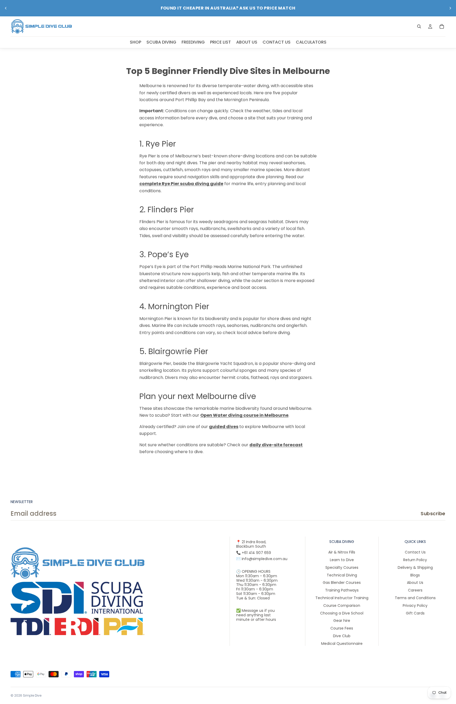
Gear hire (341, 620)
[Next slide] (450, 8)
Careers (415, 590)
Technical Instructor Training (341, 597)
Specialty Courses (341, 567)
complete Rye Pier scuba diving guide (181, 184)
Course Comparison (341, 605)
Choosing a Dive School (341, 613)
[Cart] (442, 26)
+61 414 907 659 (256, 552)
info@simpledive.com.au (264, 558)
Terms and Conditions (415, 597)
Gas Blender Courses (342, 582)
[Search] (419, 26)
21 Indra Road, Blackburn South (251, 544)
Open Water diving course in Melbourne (244, 415)
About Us (415, 582)
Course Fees (341, 628)
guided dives (223, 427)
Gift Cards (415, 613)
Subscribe (433, 513)
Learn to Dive (342, 559)
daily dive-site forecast (276, 445)
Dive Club (341, 636)
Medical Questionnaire (342, 643)
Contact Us (415, 552)
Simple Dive (32, 695)
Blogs (415, 575)
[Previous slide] (6, 8)
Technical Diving (342, 575)
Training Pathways (342, 590)
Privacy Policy (415, 605)
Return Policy (415, 559)
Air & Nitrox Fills (341, 552)
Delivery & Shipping (415, 567)
